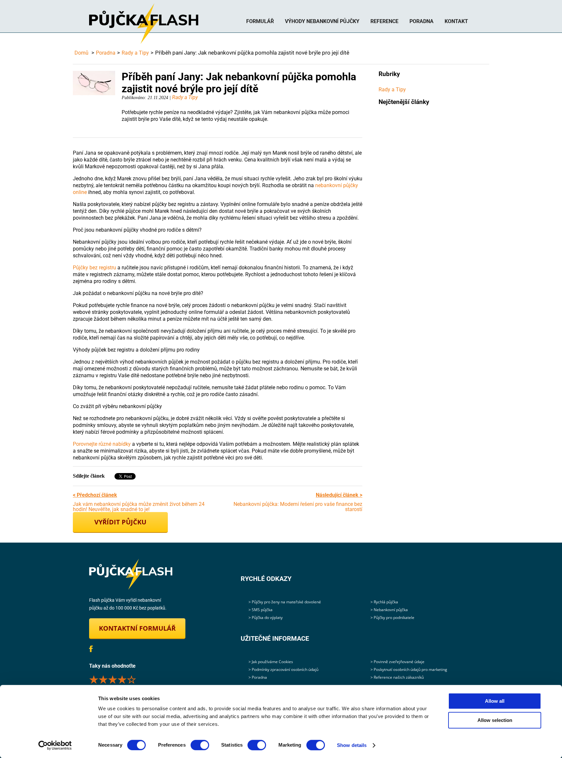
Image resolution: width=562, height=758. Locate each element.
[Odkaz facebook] (91, 649)
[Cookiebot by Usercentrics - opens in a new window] (55, 745)
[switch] (200, 745)
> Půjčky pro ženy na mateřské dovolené (284, 602)
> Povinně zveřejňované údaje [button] (397, 661)
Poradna (421, 21)
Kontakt (456, 21)
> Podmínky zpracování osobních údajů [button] (283, 669)
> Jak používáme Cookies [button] (270, 661)
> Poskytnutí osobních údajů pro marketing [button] (408, 669)
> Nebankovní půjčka (389, 609)
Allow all (494, 701)
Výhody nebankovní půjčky (322, 21)
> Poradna (257, 677)
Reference (384, 21)
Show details (352, 745)
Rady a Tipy (135, 53)
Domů (81, 53)
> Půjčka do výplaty (265, 617)
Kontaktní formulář (137, 628)
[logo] (143, 23)
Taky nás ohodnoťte (133, 679)
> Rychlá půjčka (384, 602)
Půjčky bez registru (94, 267)
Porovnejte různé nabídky (102, 444)
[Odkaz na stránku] (130, 574)
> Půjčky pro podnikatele (392, 617)
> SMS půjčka (260, 609)
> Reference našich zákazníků (397, 677)
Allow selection (494, 720)
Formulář (260, 21)
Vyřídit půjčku (120, 522)
